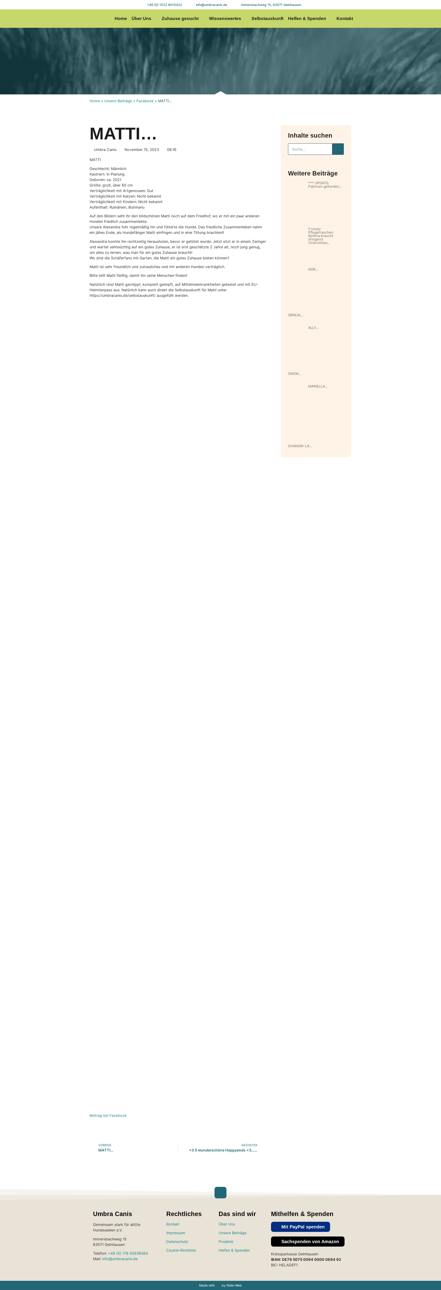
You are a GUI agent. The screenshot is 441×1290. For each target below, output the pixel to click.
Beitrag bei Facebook (108, 1115)
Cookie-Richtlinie (181, 1250)
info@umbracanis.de (120, 1258)
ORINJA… (295, 315)
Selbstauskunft (267, 18)
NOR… (313, 269)
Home (121, 18)
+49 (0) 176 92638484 (128, 1253)
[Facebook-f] (401, 19)
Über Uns (141, 18)
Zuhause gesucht (180, 18)
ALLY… (313, 327)
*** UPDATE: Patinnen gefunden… (325, 185)
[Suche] (338, 149)
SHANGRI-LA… (300, 446)
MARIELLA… (318, 386)
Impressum (175, 1233)
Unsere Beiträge (118, 101)
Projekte (226, 1241)
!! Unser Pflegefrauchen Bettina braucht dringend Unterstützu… (320, 236)
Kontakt (344, 18)
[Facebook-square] (238, 1263)
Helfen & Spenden (307, 18)
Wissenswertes (225, 18)
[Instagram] (392, 19)
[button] (300, 1227)
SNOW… (294, 373)
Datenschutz (177, 1241)
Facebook (145, 101)
